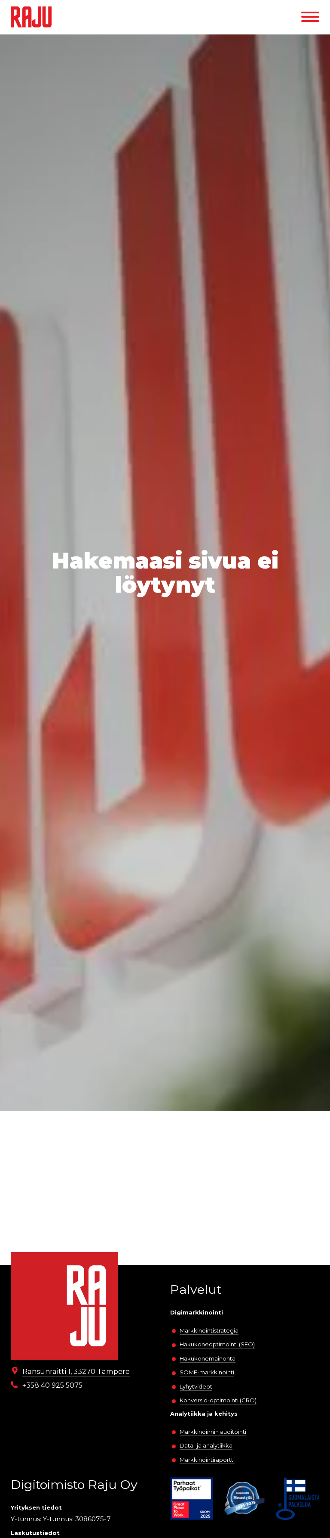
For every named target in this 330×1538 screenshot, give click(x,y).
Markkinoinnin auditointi (213, 1431)
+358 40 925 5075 (52, 1385)
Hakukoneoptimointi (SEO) (217, 1344)
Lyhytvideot (196, 1386)
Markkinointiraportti (207, 1459)
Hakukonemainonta (207, 1358)
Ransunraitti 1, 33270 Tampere (76, 1371)
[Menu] (310, 16)
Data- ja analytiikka (206, 1445)
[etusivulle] (31, 17)
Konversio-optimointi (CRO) (218, 1400)
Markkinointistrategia (209, 1330)
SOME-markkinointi (207, 1372)
